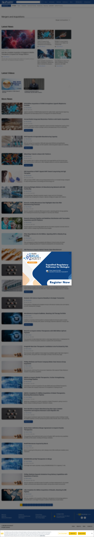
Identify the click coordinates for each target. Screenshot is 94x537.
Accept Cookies (82, 533)
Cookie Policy (42, 535)
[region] (47, 533)
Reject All (73, 533)
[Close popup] (70, 253)
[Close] (92, 533)
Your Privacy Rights (63, 533)
